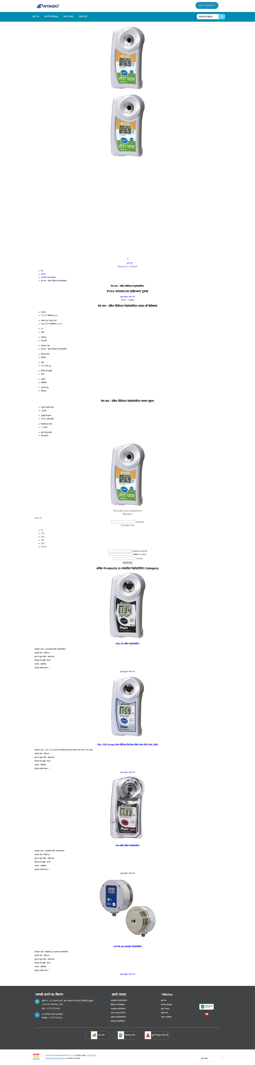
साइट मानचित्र (166, 1017)
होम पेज (36, 16)
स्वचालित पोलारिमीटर (118, 1008)
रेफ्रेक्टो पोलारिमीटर (118, 1021)
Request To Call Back (127, 266)
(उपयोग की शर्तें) (91, 1055)
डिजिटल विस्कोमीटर (118, 1004)
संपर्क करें (83, 16)
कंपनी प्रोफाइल (51, 16)
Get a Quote (207, 5)
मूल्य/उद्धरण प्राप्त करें (127, 296)
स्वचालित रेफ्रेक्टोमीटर (48, 277)
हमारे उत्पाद (68, 16)
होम (42, 271)
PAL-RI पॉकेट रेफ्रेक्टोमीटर (127, 643)
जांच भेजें (129, 263)
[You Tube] (207, 1015)
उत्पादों (43, 274)
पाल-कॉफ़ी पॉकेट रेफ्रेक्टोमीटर (127, 845)
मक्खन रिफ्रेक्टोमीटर (118, 1017)
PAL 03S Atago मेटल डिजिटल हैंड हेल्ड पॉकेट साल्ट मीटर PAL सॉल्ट (127, 744)
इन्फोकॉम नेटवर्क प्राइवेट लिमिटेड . (55, 1058)
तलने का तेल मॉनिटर (118, 1013)
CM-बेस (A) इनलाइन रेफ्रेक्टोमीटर (127, 946)
